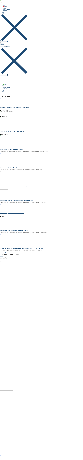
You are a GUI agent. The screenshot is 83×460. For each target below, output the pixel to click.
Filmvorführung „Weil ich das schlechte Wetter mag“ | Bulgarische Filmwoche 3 (18, 185)
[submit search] (7, 41)
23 (6, 252)
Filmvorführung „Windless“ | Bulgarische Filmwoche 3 (12, 167)
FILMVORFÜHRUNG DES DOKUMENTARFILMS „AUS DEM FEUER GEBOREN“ (19, 113)
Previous (1, 252)
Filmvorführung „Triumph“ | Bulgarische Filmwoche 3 (12, 213)
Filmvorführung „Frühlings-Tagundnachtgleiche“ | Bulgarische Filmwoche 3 (17, 200)
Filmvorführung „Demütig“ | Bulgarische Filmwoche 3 (12, 149)
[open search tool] (13, 40)
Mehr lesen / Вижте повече (4, 110)
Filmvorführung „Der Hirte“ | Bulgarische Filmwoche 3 (12, 131)
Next (7, 252)
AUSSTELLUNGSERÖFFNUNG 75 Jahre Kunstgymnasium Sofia (14, 107)
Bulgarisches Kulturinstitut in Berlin (5, 46)
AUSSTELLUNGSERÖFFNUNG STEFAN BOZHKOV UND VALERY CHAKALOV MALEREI (21, 248)
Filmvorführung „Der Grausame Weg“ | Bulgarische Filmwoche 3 (14, 230)
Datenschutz (1, 256)
